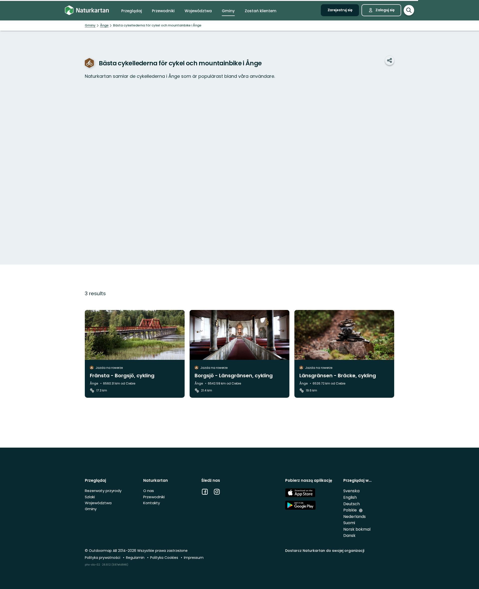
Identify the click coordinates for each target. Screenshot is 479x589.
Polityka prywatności (103, 557)
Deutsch (351, 504)
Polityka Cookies (164, 557)
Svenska (351, 491)
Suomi (349, 523)
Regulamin (135, 557)
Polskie (350, 510)
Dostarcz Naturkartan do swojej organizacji (324, 550)
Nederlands (354, 516)
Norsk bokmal (356, 529)
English (350, 497)
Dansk (349, 535)
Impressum (194, 557)
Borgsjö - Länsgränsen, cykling (234, 375)
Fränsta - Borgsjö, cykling (122, 375)
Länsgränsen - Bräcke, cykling (337, 375)
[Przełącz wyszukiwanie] (409, 10)
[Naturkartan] (87, 10)
